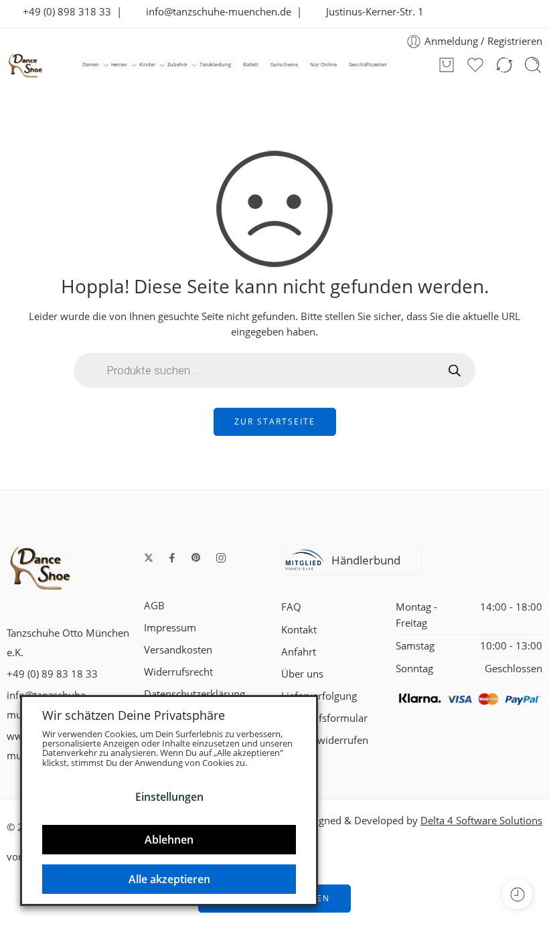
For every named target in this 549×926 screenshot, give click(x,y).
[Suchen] (533, 65)
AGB (154, 605)
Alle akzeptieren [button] (169, 879)
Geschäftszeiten (368, 64)
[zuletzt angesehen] (517, 894)
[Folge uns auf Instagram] (221, 558)
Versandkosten (178, 649)
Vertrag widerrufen (324, 740)
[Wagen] (446, 65)
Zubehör (177, 64)
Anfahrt (298, 651)
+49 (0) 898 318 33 (63, 11)
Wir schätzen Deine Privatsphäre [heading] (133, 715)
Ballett (250, 64)
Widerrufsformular (324, 718)
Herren (119, 64)
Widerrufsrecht (178, 672)
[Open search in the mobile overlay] (274, 370)
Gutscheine (284, 64)
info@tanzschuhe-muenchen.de (214, 11)
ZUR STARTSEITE (274, 421)
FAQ (291, 607)
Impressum (170, 627)
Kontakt (299, 629)
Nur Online (323, 64)
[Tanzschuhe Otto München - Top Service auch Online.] (25, 65)
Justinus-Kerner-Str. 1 (371, 11)
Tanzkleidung (215, 64)
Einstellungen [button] (169, 796)
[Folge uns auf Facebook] (172, 557)
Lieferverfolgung (319, 696)
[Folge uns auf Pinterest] (196, 557)
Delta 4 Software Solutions (481, 820)
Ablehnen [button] (169, 839)
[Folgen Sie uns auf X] (148, 557)
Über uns (302, 674)
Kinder (147, 64)
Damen (90, 64)
